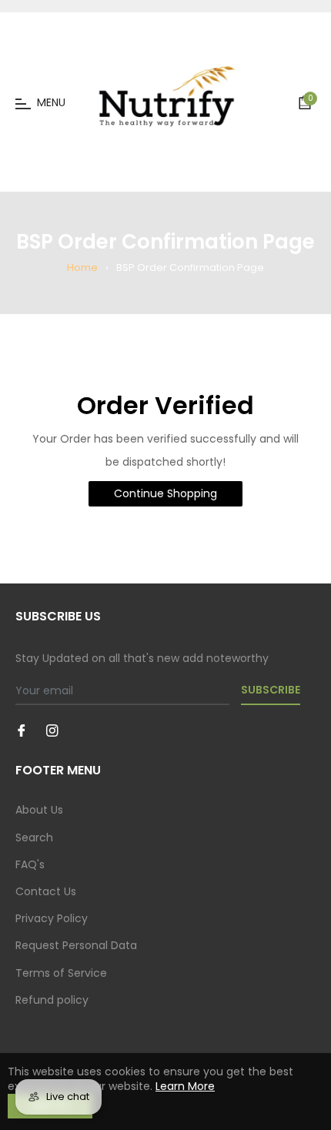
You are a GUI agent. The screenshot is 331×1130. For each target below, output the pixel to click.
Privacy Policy (51, 918)
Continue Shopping (165, 493)
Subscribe (270, 689)
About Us (39, 809)
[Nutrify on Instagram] (52, 730)
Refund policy (52, 1000)
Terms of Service (61, 973)
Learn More (185, 1086)
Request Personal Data (76, 945)
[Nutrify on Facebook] (21, 730)
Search (34, 837)
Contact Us (45, 891)
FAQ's (30, 864)
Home (82, 267)
